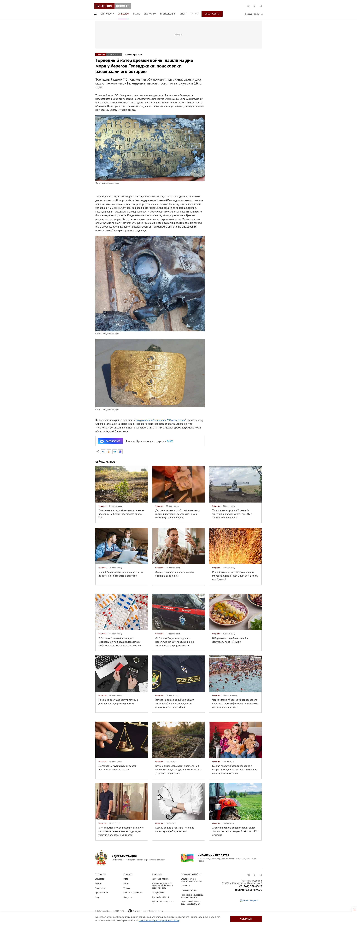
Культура (127, 874)
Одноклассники (254, 6)
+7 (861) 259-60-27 (250, 886)
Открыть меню (95, 14)
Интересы (127, 897)
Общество (123, 14)
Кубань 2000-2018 (160, 897)
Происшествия (168, 14)
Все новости (107, 14)
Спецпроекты (212, 14)
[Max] (120, 451)
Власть (136, 14)
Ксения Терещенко (133, 54)
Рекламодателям (188, 890)
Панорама (157, 874)
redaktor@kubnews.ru (248, 889)
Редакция (185, 886)
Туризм (194, 14)
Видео (126, 883)
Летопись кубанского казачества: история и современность (162, 885)
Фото (125, 879)
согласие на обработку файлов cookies (159, 920)
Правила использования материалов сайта (192, 896)
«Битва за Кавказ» (160, 879)
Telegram (261, 6)
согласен (246, 918)
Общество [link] (102, 506)
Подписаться (113, 441)
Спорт (183, 14)
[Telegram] (114, 451)
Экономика (150, 14)
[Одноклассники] (109, 451)
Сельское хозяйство (132, 893)
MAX (170, 441)
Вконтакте (248, 6)
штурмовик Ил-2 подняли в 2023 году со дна (160, 420)
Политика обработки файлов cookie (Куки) (190, 903)
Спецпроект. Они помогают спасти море (191, 880)
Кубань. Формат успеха (163, 902)
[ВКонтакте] (103, 451)
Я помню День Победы (191, 874)
